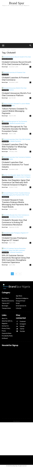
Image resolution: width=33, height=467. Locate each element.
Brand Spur (5, 66)
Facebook (23, 321)
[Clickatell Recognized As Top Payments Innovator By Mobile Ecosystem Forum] (16, 122)
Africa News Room (6, 105)
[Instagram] (17, 324)
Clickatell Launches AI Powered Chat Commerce (15, 78)
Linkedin (22, 326)
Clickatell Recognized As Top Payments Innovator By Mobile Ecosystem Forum (15, 128)
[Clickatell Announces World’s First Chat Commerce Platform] (16, 89)
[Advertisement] (16, 25)
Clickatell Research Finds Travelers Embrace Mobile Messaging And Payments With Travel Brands (15, 203)
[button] (30, 45)
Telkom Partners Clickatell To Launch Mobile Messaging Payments (14, 111)
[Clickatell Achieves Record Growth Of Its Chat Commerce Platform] (16, 58)
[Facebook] (17, 321)
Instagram (23, 324)
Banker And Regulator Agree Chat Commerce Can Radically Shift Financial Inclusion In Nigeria (16, 182)
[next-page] (19, 273)
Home (3, 50)
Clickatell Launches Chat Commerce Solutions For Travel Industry (15, 164)
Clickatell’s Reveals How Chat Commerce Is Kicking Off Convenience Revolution (14, 222)
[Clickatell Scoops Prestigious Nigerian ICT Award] (16, 234)
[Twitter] (17, 329)
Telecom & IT (5, 196)
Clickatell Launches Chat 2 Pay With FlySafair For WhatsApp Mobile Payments (15, 146)
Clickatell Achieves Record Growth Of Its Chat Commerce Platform (16, 63)
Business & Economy (7, 59)
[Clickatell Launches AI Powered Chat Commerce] (16, 73)
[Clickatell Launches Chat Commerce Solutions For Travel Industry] (16, 158)
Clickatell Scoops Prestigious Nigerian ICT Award (14, 239)
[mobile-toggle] (3, 45)
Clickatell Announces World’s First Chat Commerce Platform (16, 94)
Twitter (22, 329)
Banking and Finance (7, 177)
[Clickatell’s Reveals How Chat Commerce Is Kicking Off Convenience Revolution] (16, 216)
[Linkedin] (17, 326)
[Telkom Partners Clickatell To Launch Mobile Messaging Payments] (16, 104)
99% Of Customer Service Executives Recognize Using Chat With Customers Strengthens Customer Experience (16, 258)
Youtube (22, 331)
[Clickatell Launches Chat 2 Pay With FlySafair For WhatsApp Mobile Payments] (16, 140)
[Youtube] (17, 331)
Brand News (5, 74)
